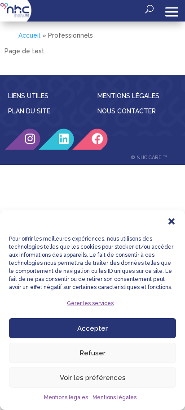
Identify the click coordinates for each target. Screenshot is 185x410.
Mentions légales (66, 397)
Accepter (92, 328)
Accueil (29, 35)
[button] (171, 221)
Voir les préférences (93, 378)
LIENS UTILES (28, 95)
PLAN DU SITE (29, 111)
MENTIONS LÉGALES (128, 95)
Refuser (92, 353)
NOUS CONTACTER (126, 111)
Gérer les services (90, 303)
